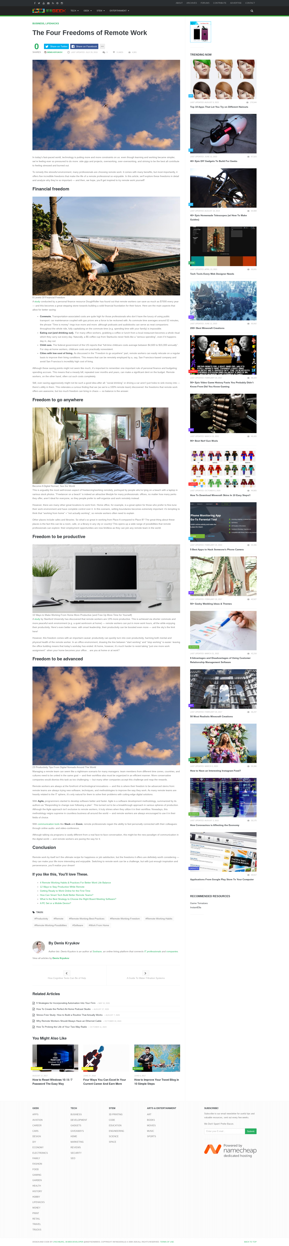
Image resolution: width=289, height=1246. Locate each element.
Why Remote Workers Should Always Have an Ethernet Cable (69, 1021)
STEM (99, 11)
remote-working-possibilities (51, 925)
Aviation (37, 1120)
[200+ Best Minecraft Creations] (223, 301)
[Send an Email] (48, 3)
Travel (36, 1224)
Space (112, 1142)
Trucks (36, 1229)
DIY (34, 1142)
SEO (73, 1158)
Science (114, 1136)
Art (149, 1114)
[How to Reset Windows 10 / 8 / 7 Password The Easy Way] (55, 1058)
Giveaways (77, 1131)
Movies (151, 1125)
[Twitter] (39, 3)
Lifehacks (52, 23)
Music (150, 1131)
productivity (42, 918)
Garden (37, 1180)
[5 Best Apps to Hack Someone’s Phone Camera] (223, 522)
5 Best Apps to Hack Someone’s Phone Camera (217, 549)
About (179, 3)
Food (35, 1169)
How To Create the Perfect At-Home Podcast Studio (63, 1009)
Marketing (77, 1142)
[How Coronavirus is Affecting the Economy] (223, 797)
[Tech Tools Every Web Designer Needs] (223, 246)
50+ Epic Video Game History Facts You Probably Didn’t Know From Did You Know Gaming (222, 384)
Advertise (236, 3)
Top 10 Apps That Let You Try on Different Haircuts (219, 107)
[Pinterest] (57, 3)
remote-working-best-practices (87, 918)
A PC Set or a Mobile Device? (55, 903)
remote (59, 918)
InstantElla (195, 907)
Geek (86, 11)
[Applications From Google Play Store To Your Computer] (223, 852)
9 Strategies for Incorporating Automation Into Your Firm (65, 1003)
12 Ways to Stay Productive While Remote (62, 886)
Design (36, 1136)
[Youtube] (44, 3)
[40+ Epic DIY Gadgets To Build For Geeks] (223, 133)
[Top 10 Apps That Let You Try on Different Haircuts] (223, 79)
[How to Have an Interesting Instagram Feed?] (223, 743)
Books (151, 1120)
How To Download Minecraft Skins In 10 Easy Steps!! (220, 495)
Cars (35, 1131)
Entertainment (118, 11)
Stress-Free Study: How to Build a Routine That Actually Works (69, 1015)
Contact (250, 3)
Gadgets (76, 1125)
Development (79, 1120)
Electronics (40, 1153)
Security (76, 1153)
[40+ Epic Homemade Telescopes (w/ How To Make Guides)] (223, 188)
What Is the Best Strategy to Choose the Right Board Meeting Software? (78, 899)
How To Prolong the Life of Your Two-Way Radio (61, 1026)
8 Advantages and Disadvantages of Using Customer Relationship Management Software (220, 660)
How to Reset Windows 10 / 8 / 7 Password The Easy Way (52, 1082)
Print (35, 1213)
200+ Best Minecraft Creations (207, 328)
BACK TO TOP (250, 1242)
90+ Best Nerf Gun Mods (204, 440)
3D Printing (116, 1114)
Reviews (76, 1147)
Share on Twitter (59, 46)
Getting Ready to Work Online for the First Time (65, 890)
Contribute (219, 3)
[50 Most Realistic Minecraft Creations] (223, 689)
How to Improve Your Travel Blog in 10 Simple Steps (156, 1082)
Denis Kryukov (54, 52)
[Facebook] (35, 3)
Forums (205, 3)
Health (36, 1186)
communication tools (49, 824)
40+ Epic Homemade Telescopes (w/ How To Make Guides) (218, 217)
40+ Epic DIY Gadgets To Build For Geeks (213, 161)
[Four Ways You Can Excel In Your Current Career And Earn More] (106, 1058)
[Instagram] (62, 3)
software (78, 925)
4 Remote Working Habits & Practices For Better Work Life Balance (75, 882)
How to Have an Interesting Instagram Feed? (215, 770)
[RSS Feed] (53, 3)
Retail (36, 1219)
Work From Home (99, 925)
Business (38, 23)
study (37, 301)
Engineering (116, 1131)
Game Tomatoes (199, 903)
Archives (191, 3)
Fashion (37, 1164)
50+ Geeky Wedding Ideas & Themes (211, 603)
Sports (151, 1136)
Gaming (36, 1175)
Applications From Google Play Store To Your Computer (222, 879)
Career (36, 1125)
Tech (73, 11)
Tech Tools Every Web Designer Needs (212, 273)
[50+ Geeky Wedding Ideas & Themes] (223, 576)
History (37, 1191)
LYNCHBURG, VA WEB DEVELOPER (68, 1242)
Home (74, 1136)
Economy (38, 1147)
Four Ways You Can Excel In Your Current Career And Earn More (104, 1082)
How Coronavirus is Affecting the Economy (214, 825)
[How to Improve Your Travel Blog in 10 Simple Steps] (157, 1058)
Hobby (36, 1197)
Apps (35, 1114)
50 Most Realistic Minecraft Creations (211, 716)
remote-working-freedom (125, 918)
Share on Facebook (86, 46)
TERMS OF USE (167, 1242)
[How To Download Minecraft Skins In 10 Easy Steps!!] (223, 468)
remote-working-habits (159, 918)
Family (36, 1158)
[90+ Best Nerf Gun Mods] (223, 413)
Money (36, 1207)
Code (112, 1120)
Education (115, 1125)
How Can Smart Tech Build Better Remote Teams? (66, 895)
